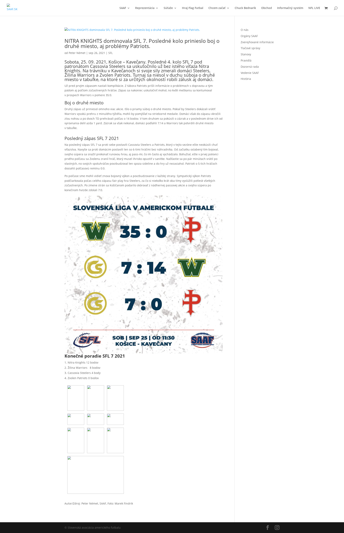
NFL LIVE (314, 8)
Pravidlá (246, 60)
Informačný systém (290, 8)
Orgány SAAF (249, 36)
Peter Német (77, 53)
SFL (110, 53)
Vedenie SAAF (250, 73)
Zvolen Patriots (115, 75)
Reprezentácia (144, 8)
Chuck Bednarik (245, 8)
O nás (244, 30)
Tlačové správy (250, 48)
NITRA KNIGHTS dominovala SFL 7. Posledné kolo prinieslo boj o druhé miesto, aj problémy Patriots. (142, 43)
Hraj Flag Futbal (192, 8)
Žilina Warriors (79, 75)
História (246, 79)
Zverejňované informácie (257, 42)
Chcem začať (217, 8)
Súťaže (168, 8)
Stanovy (246, 54)
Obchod (266, 8)
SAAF (122, 8)
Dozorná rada (250, 66)
